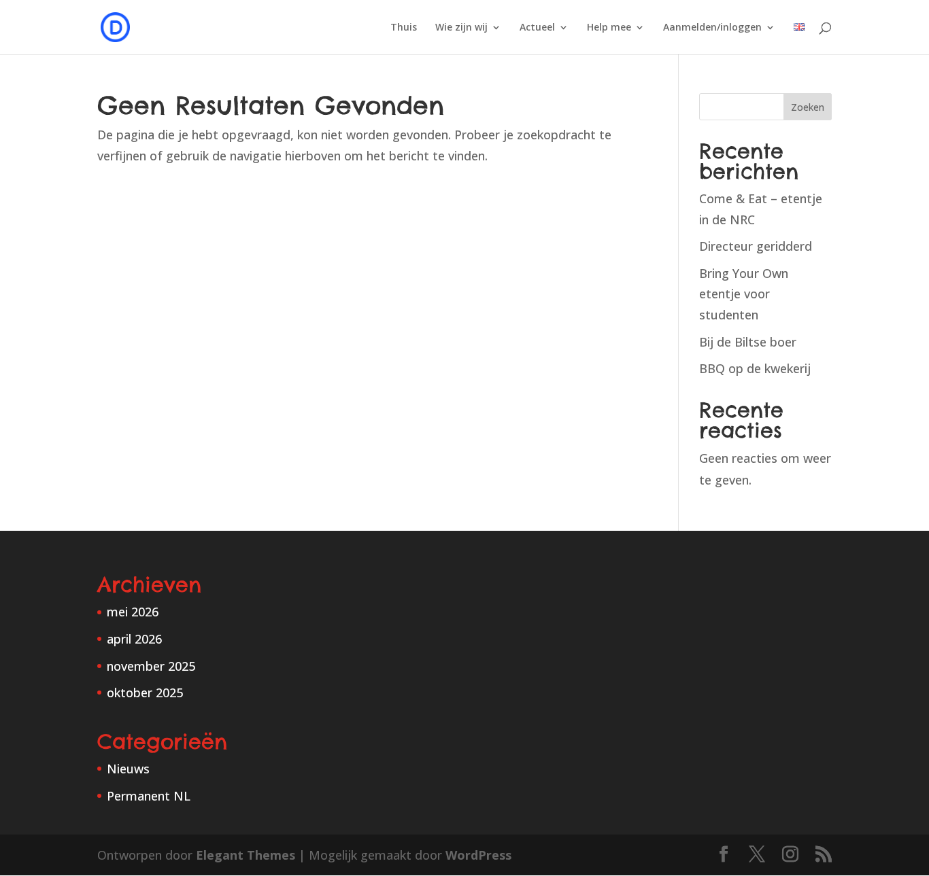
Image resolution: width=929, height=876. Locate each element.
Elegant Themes (245, 855)
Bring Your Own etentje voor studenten (743, 294)
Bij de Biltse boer (747, 342)
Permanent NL (148, 796)
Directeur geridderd (755, 246)
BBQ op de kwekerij (755, 368)
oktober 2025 (145, 692)
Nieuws (128, 768)
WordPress (478, 855)
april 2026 (134, 639)
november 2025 (151, 666)
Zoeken (807, 107)
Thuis (403, 27)
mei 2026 (132, 611)
